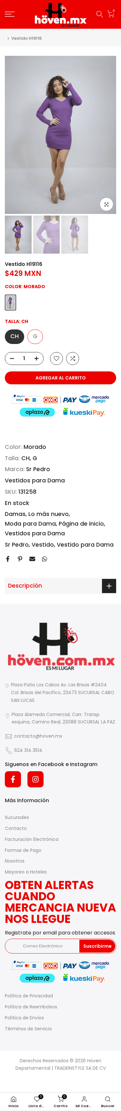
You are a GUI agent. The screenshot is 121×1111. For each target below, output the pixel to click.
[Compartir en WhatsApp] (44, 559)
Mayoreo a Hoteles (26, 872)
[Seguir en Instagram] (35, 779)
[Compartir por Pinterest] (20, 559)
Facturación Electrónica (31, 839)
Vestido (43, 545)
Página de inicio (81, 524)
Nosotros (15, 861)
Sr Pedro (38, 469)
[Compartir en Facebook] (8, 559)
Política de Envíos (24, 1018)
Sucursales (17, 817)
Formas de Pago (23, 850)
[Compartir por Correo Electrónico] (32, 559)
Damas (15, 514)
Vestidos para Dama (35, 480)
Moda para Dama (30, 524)
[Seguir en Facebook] (13, 779)
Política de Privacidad (29, 996)
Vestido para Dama (85, 545)
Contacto (16, 828)
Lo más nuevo (48, 514)
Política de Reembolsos (31, 1007)
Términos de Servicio (28, 1028)
